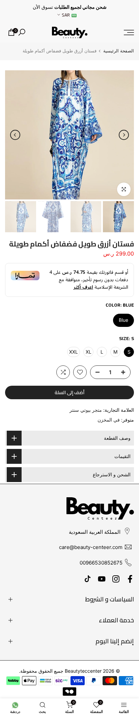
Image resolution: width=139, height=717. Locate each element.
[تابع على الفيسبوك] (130, 579)
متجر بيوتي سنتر (86, 410)
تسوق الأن (43, 7)
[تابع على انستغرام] (115, 579)
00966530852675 (101, 562)
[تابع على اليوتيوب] (102, 579)
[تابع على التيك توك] (87, 579)
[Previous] (124, 135)
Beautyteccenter (83, 671)
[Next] (15, 135)
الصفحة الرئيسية (118, 51)
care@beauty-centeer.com (90, 547)
